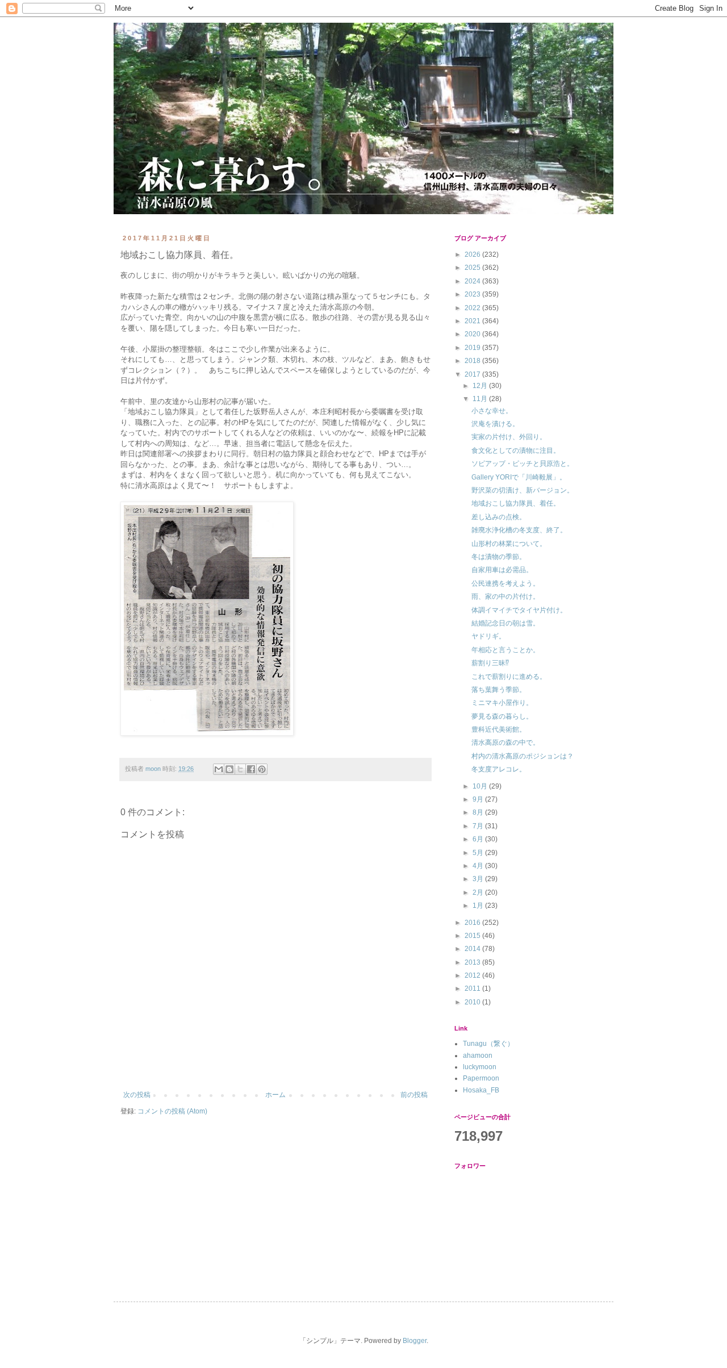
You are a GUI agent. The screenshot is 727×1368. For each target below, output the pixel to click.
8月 (479, 812)
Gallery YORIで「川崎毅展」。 (518, 477)
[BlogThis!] (229, 769)
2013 (473, 962)
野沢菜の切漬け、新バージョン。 (522, 490)
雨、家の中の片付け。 (505, 596)
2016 (473, 923)
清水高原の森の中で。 (505, 742)
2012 (473, 975)
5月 (479, 853)
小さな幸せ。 (491, 411)
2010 (473, 1002)
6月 (479, 839)
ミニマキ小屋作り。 (502, 703)
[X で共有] (240, 769)
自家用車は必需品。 (502, 570)
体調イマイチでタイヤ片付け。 (519, 610)
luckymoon (479, 1067)
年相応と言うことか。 (505, 650)
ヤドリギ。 (488, 636)
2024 (473, 281)
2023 (473, 294)
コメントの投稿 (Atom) (172, 1111)
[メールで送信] (218, 769)
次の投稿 (137, 1095)
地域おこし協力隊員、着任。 (515, 503)
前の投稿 (414, 1095)
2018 (473, 361)
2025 (473, 268)
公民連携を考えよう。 (505, 583)
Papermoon (481, 1078)
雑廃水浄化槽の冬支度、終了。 (519, 530)
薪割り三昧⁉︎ (490, 663)
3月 (479, 879)
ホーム (275, 1095)
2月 (479, 892)
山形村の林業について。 (508, 544)
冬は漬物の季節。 (498, 557)
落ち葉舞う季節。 (498, 690)
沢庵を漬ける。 (495, 424)
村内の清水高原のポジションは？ (522, 756)
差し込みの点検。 (498, 517)
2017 (473, 374)
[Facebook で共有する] (251, 769)
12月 (481, 386)
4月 (479, 866)
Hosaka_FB (481, 1090)
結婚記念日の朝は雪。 (505, 623)
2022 (473, 308)
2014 (473, 949)
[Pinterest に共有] (262, 769)
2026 (473, 254)
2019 (473, 348)
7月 (479, 826)
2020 (473, 334)
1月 (479, 906)
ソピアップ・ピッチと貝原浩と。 (522, 464)
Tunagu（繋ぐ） (488, 1044)
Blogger (415, 1341)
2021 (473, 321)
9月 (479, 799)
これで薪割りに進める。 (508, 677)
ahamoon (477, 1056)
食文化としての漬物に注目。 (515, 450)
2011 (473, 988)
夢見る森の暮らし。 (502, 716)
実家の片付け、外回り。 (508, 437)
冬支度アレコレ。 (498, 769)
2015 (473, 936)
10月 (481, 786)
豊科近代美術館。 (498, 729)
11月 (481, 399)
